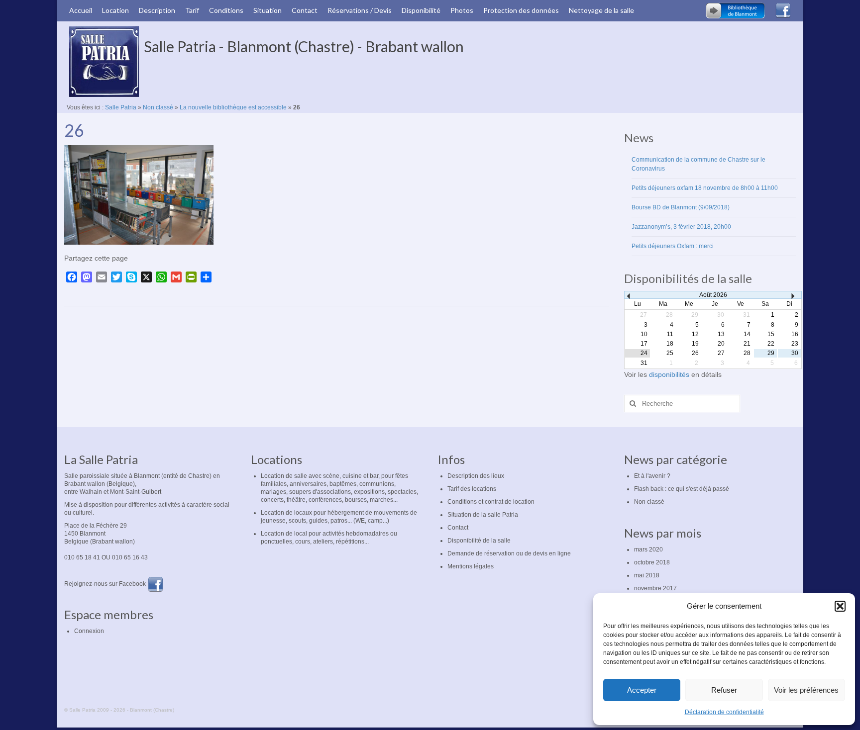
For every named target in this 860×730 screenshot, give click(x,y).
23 (794, 343)
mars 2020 (648, 549)
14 (747, 334)
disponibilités (670, 374)
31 (644, 363)
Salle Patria (120, 107)
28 (747, 353)
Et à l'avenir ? (652, 475)
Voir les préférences (806, 690)
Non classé (158, 107)
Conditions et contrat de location (491, 501)
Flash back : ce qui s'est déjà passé (681, 488)
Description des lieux (475, 475)
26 (695, 353)
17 (644, 343)
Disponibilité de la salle (479, 540)
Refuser (724, 690)
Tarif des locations (471, 488)
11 (670, 334)
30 (794, 353)
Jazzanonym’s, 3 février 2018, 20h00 (681, 226)
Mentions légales (470, 566)
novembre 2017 (655, 588)
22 (770, 343)
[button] (840, 606)
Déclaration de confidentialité (724, 712)
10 (644, 334)
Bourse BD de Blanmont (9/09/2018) (681, 207)
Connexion (89, 631)
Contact (457, 527)
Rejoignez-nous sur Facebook (105, 583)
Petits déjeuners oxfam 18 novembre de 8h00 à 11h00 (705, 187)
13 (721, 334)
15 (770, 334)
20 (721, 343)
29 (770, 353)
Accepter (641, 690)
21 (747, 343)
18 (669, 343)
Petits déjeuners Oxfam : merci (673, 246)
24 (644, 353)
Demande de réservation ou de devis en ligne (509, 553)
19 (695, 343)
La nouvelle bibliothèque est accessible (233, 107)
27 (721, 353)
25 (669, 353)
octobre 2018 (652, 562)
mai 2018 (646, 575)
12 (695, 334)
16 (794, 334)
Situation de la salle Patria (482, 514)
